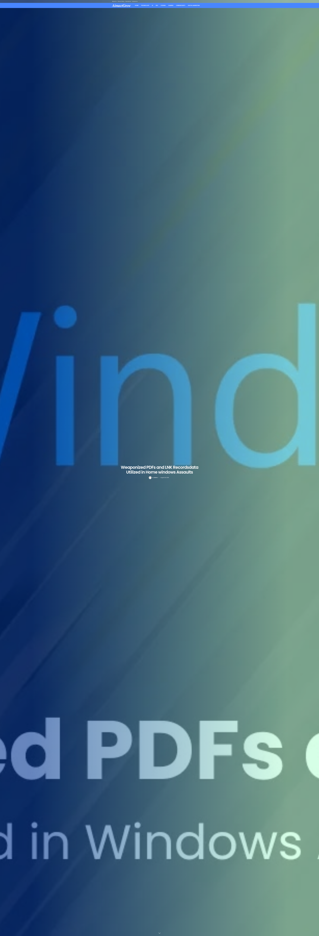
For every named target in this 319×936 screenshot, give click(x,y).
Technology (145, 5)
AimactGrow (121, 5)
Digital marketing (194, 5)
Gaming (170, 5)
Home (136, 5)
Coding (163, 5)
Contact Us (135, 1)
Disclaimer (128, 1)
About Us (114, 1)
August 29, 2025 (164, 477)
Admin (156, 477)
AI (152, 5)
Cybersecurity (180, 5)
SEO (157, 5)
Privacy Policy (121, 1)
